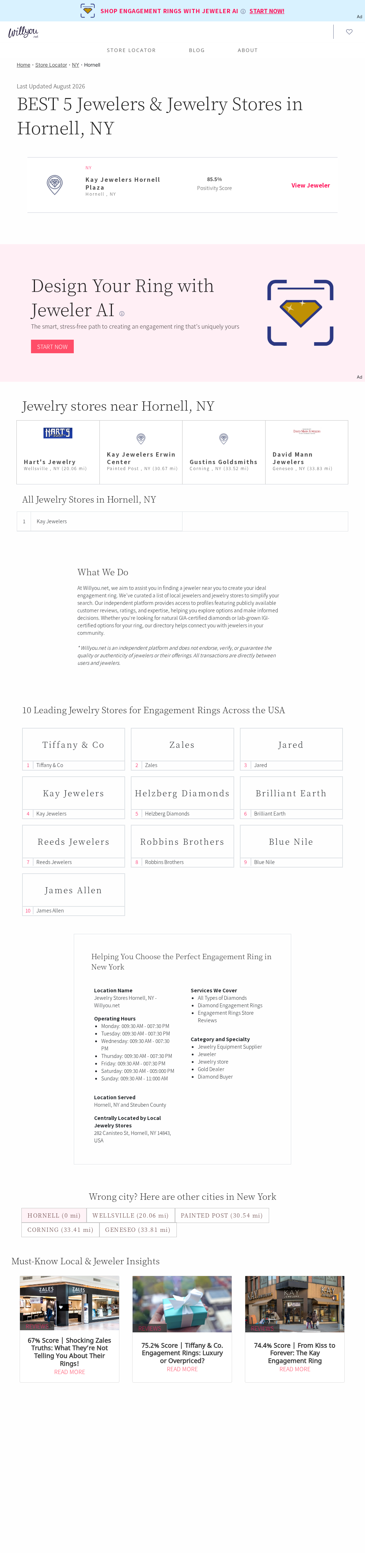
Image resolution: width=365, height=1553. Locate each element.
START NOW (52, 346)
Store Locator (131, 50)
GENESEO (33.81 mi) (138, 1229)
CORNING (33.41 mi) (60, 1229)
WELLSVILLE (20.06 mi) (130, 1215)
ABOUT (248, 50)
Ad (359, 377)
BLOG (197, 50)
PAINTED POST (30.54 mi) (222, 1215)
